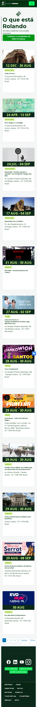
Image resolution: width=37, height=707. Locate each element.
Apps (17, 700)
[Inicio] (10, 3)
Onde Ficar (9, 688)
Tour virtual (10, 696)
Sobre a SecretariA (18, 672)
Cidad (18, 685)
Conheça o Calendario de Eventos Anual (18, 37)
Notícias (8, 692)
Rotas (20, 688)
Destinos (8, 685)
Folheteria (24, 696)
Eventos (19, 692)
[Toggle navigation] (32, 3)
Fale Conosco (11, 669)
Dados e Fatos (26, 669)
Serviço (8, 700)
